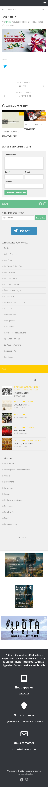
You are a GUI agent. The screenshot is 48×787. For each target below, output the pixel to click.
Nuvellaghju (9, 512)
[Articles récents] (13, 380)
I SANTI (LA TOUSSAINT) (24, 443)
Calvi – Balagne (10, 254)
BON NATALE (19, 430)
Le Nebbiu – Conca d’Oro (14, 302)
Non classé (8, 506)
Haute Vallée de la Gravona (15, 332)
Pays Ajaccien (9, 320)
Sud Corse (8, 357)
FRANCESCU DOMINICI (10, 131)
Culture (17, 390)
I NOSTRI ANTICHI (22, 393)
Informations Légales (24, 774)
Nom (7, 172)
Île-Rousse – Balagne (12, 290)
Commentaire (10, 154)
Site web (8, 181)
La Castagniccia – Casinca (14, 266)
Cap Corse (8, 260)
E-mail (28, 172)
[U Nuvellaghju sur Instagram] (44, 203)
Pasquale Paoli (10, 314)
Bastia (6, 248)
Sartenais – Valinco (12, 351)
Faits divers (8, 488)
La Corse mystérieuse (30, 390)
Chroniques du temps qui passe (26, 387)
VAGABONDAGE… (22, 404)
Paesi (6, 518)
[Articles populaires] (35, 380)
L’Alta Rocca (9, 326)
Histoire (38, 440)
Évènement (31, 427)
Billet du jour (8, 9)
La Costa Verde (10, 278)
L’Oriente (8, 308)
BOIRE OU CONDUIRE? (33, 124)
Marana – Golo (10, 296)
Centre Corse (9, 272)
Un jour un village (11, 524)
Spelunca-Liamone (12, 338)
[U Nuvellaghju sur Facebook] (40, 203)
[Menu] (45, 3)
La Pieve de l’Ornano (12, 345)
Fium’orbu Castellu (11, 284)
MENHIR (8, 22)
